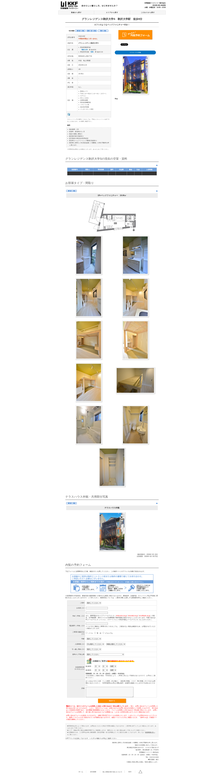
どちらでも (109, 633)
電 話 (99, 633)
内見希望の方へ (150, 732)
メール (90, 633)
